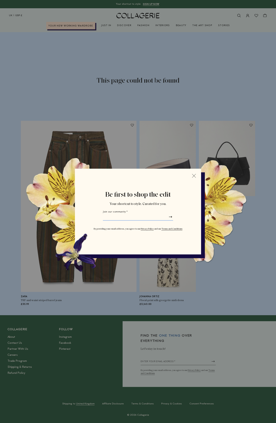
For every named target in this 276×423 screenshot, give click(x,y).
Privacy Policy (147, 229)
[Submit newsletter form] (170, 217)
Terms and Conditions (171, 229)
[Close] (194, 175)
